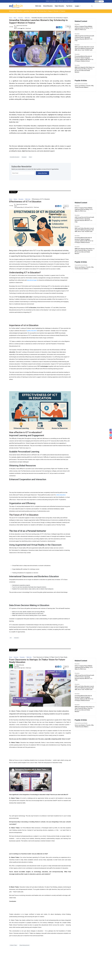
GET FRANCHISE (60, 1)
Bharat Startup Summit (24, 945)
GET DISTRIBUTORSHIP (69, 1)
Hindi (101, 1)
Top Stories (69, 6)
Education (20, 17)
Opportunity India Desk (21, 25)
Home (10, 17)
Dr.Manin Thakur (13, 945)
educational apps (32, 280)
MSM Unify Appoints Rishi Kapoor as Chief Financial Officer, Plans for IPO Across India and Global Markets (84, 70)
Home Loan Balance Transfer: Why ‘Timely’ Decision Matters (84, 86)
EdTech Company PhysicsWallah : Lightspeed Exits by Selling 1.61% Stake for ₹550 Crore (84, 28)
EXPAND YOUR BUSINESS (51, 1)
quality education (32, 330)
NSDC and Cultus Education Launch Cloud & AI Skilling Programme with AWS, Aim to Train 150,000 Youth (84, 48)
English (96, 1)
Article (15, 199)
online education (61, 495)
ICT (10, 637)
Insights (77, 6)
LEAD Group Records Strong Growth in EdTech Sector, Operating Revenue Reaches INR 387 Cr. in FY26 (84, 38)
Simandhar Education (14, 157)
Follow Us (68, 26)
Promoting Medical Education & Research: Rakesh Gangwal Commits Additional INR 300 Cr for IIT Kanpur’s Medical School (84, 59)
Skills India (38, 6)
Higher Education (59, 6)
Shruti (30, 157)
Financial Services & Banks (81, 83)
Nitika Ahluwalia (20, 665)
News (15, 17)
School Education (48, 6)
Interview (16, 657)
